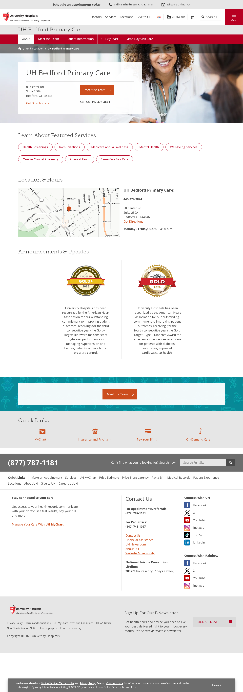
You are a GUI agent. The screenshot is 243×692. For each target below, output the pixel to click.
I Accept (216, 685)
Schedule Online (176, 4)
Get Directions (36, 103)
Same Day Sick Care (139, 39)
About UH (132, 549)
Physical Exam (80, 159)
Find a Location (34, 48)
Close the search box (223, 16)
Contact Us (133, 535)
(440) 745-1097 (135, 526)
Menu (234, 20)
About (26, 39)
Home (19, 48)
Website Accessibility (140, 553)
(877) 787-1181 (33, 462)
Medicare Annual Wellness (109, 147)
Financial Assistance (139, 540)
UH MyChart (178, 16)
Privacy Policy (88, 683)
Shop (192, 17)
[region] (69, 212)
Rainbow (159, 17)
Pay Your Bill (145, 439)
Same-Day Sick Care (114, 159)
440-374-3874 (100, 102)
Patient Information (80, 39)
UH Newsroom (135, 544)
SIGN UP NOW (208, 622)
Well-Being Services (183, 147)
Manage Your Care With (38, 524)
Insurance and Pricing (93, 439)
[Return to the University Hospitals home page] (27, 17)
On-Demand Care (198, 439)
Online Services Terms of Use (57, 683)
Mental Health (149, 147)
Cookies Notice (114, 683)
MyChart (40, 439)
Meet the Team (48, 39)
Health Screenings (35, 147)
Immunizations (69, 147)
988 (127, 571)
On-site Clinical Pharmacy (41, 159)
